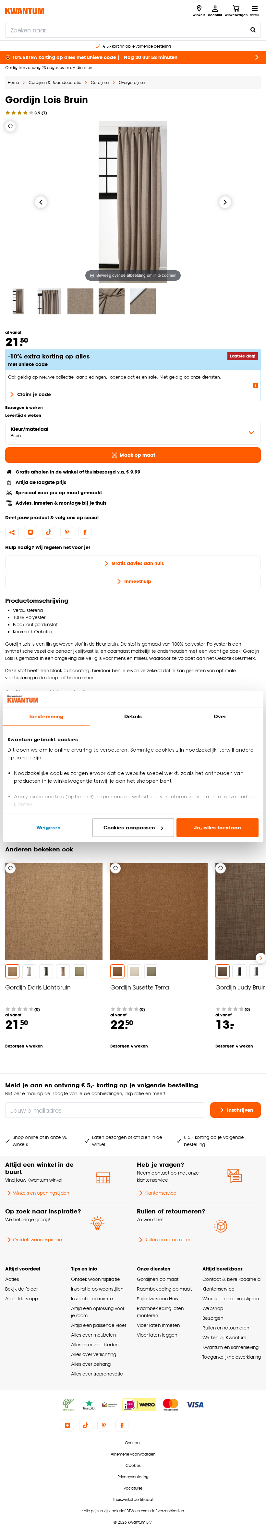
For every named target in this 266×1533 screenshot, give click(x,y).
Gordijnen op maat (158, 1279)
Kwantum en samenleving (230, 1347)
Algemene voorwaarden (133, 1454)
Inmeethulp (137, 581)
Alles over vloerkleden (94, 1344)
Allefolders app (21, 1298)
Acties (12, 1279)
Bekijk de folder (21, 1289)
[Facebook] (85, 532)
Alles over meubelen (93, 1335)
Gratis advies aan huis (138, 563)
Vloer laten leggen (157, 1335)
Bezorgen (212, 1318)
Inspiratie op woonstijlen (97, 1289)
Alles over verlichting (93, 1354)
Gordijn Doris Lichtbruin (38, 987)
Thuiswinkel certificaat (133, 1499)
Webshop (212, 1308)
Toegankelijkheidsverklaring (231, 1357)
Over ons (133, 1442)
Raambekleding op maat (164, 1289)
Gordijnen (100, 82)
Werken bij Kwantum (224, 1337)
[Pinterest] (66, 532)
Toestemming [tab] (46, 716)
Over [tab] (220, 716)
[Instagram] (30, 532)
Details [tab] (133, 716)
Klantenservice (160, 1193)
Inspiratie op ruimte (92, 1298)
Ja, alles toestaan (217, 828)
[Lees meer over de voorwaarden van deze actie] (255, 385)
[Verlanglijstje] (10, 126)
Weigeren (48, 828)
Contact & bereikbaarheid (231, 1279)
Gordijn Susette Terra (139, 987)
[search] (133, 30)
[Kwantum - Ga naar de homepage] (24, 11)
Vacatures (133, 1488)
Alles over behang (91, 1364)
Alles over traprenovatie (97, 1373)
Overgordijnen (132, 82)
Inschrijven (240, 1110)
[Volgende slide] (261, 958)
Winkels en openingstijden (41, 1193)
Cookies (133, 1465)
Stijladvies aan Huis (157, 1298)
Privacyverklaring (133, 1476)
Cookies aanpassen (129, 828)
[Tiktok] (48, 532)
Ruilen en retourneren (168, 1239)
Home (13, 82)
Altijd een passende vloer (98, 1325)
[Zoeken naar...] (253, 30)
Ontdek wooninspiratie (37, 1239)
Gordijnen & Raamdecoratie (55, 82)
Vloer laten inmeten (158, 1325)
